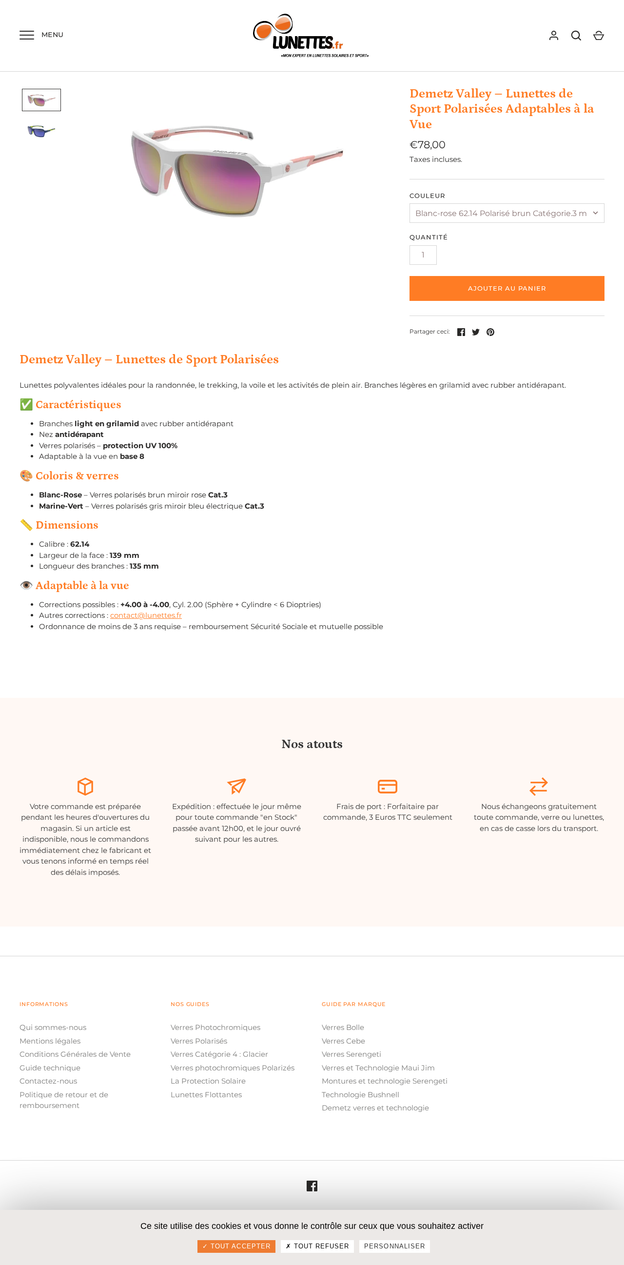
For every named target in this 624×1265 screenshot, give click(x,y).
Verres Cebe (343, 1041)
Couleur (427, 195)
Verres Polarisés (199, 1041)
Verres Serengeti (351, 1054)
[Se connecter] (554, 35)
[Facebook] (312, 1185)
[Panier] (598, 35)
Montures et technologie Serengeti (385, 1081)
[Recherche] (576, 35)
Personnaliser (394, 1246)
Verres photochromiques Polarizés (232, 1067)
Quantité (429, 237)
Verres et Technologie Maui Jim (378, 1067)
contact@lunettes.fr (146, 615)
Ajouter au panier (507, 288)
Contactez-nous (48, 1081)
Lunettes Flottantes (206, 1094)
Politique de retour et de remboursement (64, 1100)
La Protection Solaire (208, 1081)
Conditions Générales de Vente (75, 1054)
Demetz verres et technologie (375, 1107)
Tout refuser (321, 1246)
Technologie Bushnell (360, 1094)
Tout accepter (239, 1246)
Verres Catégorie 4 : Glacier (219, 1054)
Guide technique (50, 1067)
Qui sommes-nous (53, 1027)
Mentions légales (50, 1041)
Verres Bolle (343, 1027)
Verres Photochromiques (215, 1027)
